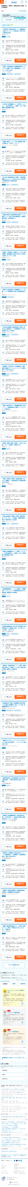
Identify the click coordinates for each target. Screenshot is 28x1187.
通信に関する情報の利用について (20, 1168)
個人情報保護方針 (10, 1179)
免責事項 (3, 1168)
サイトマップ (4, 1171)
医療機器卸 (4, 1070)
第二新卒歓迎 (4, 1137)
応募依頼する (20, 60)
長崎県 (6, 1116)
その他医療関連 (15, 1127)
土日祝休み (24, 1144)
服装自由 (14, 1140)
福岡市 (7, 1089)
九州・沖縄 (17, 1154)
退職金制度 (4, 1078)
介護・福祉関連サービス (6, 1127)
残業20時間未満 (5, 1144)
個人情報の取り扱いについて (13, 1177)
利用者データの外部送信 (19, 1173)
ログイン (5, 2)
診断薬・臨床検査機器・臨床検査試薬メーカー (11, 1128)
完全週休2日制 (12, 1144)
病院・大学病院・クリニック (7, 1123)
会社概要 (16, 1164)
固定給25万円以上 (5, 1151)
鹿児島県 (21, 1116)
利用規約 (16, 1166)
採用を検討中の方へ (18, 1171)
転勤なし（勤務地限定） (6, 1140)
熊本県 (10, 1116)
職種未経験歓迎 (18, 1144)
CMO (3, 1130)
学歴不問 (25, 1139)
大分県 (13, 1116)
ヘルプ (2, 1164)
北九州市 (3, 1089)
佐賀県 (3, 1116)
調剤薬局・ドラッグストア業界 (20, 1123)
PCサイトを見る (4, 1173)
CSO (25, 1128)
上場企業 (12, 1142)
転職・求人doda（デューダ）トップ (7, 1154)
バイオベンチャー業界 (6, 1125)
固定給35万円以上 (13, 1151)
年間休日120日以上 (17, 1137)
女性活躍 (18, 1140)
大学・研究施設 (14, 1125)
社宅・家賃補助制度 (6, 1142)
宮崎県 (17, 1116)
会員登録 (2, 2)
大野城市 (18, 1092)
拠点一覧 (3, 1166)
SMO (22, 1128)
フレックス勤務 (5, 1139)
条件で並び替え (23, 10)
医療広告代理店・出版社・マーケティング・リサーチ (12, 1132)
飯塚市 (23, 1089)
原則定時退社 (4, 1146)
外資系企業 (10, 1137)
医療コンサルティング (9, 1130)
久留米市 (15, 1089)
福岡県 (3, 1074)
